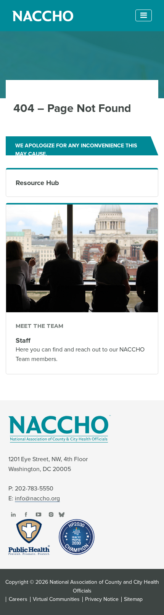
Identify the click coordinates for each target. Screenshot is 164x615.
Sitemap (133, 599)
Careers (18, 599)
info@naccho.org (37, 498)
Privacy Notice (102, 599)
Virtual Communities (56, 599)
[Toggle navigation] (143, 15)
